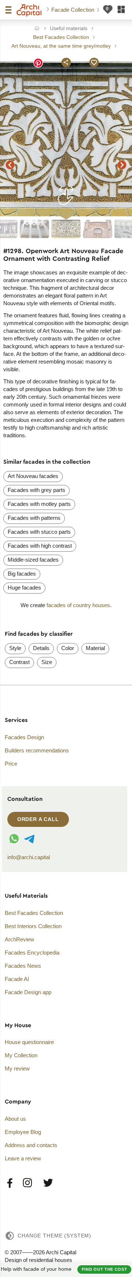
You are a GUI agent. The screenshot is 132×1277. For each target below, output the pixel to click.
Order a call (38, 819)
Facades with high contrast (40, 546)
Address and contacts (31, 1145)
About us (15, 1119)
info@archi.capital (28, 857)
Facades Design (24, 737)
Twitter (47, 1183)
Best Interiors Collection (33, 926)
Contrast (19, 662)
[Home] (37, 29)
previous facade (10, 164)
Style (15, 648)
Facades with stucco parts (39, 532)
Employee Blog (23, 1132)
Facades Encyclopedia (32, 952)
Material (95, 648)
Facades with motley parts (39, 504)
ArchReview (19, 939)
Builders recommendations (37, 750)
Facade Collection (73, 10)
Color (67, 648)
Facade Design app (28, 992)
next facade (122, 164)
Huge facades (24, 587)
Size (46, 662)
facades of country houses (78, 605)
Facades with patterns (34, 518)
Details (41, 648)
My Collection (21, 1055)
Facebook (10, 1183)
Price (11, 763)
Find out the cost (104, 1269)
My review (17, 1068)
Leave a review (23, 1158)
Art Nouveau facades (33, 476)
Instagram (28, 1183)
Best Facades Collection (34, 913)
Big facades (22, 573)
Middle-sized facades (33, 560)
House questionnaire (29, 1042)
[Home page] (29, 10)
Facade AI (17, 979)
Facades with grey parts (36, 490)
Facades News (23, 966)
